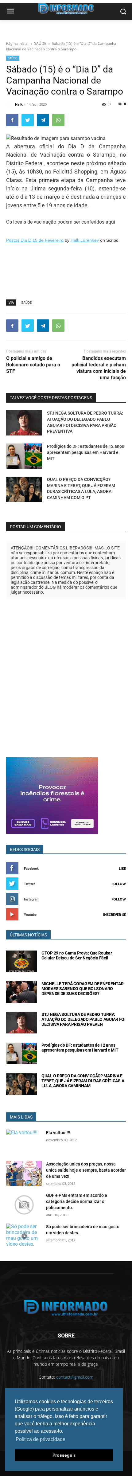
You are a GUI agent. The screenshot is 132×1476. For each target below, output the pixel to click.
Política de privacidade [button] (40, 1439)
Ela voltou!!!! (58, 1132)
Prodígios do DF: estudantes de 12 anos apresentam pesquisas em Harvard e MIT (85, 452)
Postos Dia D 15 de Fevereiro (35, 240)
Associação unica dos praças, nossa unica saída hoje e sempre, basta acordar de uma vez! (86, 1170)
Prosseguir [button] (63, 1455)
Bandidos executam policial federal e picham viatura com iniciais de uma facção (99, 367)
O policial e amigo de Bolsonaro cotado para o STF (33, 364)
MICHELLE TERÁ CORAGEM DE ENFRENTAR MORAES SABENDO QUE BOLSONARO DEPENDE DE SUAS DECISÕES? (82, 988)
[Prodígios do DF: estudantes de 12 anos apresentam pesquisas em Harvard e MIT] (24, 456)
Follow (118, 883)
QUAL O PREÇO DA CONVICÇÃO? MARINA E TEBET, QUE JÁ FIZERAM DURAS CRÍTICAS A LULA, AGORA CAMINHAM (82, 1080)
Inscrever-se (114, 914)
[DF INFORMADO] (66, 1308)
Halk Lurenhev (85, 240)
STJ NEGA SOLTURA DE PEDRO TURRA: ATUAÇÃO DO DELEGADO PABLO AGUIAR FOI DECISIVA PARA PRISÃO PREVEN (83, 1019)
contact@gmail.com (74, 1377)
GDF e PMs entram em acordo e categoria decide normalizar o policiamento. (76, 1201)
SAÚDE (12, 58)
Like (122, 868)
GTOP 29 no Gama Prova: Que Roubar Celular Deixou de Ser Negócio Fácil (76, 955)
